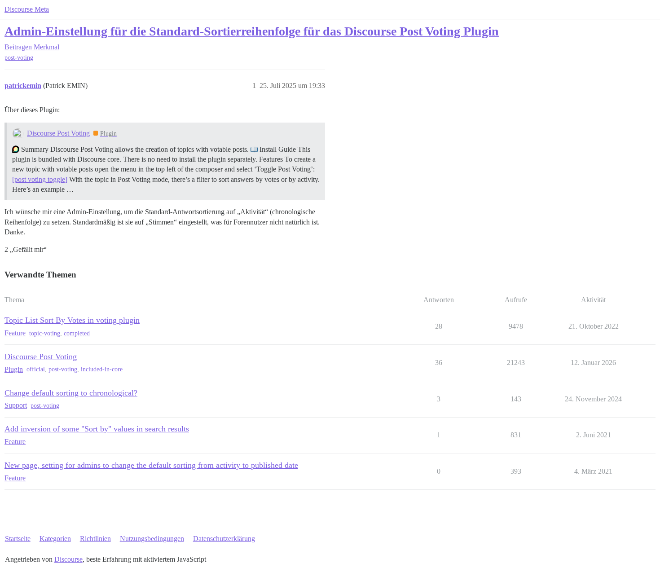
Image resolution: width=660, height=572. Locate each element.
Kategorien (55, 538)
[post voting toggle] (39, 179)
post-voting (18, 57)
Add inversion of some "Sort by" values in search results (96, 428)
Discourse (68, 559)
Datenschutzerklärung (224, 538)
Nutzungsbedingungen (152, 538)
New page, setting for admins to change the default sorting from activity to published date (151, 465)
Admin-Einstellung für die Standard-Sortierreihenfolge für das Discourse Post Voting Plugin (251, 31)
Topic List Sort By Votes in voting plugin (72, 320)
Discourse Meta (26, 9)
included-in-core (102, 369)
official (35, 369)
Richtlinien (95, 538)
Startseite (18, 538)
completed (77, 333)
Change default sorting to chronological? (70, 392)
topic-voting (44, 333)
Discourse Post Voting (58, 133)
